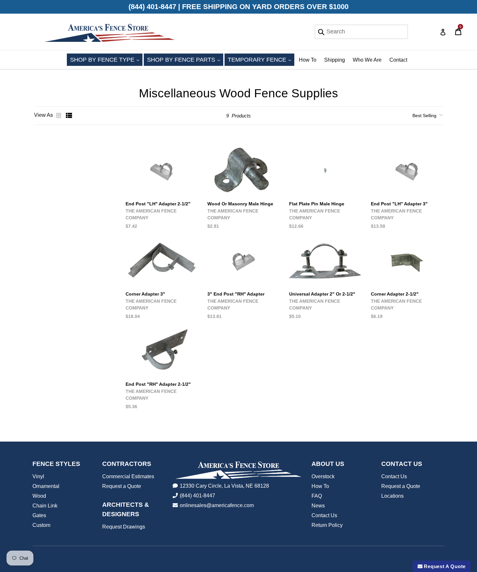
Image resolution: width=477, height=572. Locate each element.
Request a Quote (121, 486)
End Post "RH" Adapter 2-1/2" (158, 384)
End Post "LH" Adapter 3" (399, 203)
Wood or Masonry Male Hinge (240, 203)
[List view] (69, 115)
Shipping (334, 60)
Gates (39, 515)
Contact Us (324, 515)
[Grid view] (59, 115)
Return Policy (327, 525)
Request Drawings (123, 526)
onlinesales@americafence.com (217, 505)
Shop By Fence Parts (185, 59)
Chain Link (44, 505)
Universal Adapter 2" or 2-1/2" (322, 294)
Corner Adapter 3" (145, 294)
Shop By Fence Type (106, 59)
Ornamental (45, 486)
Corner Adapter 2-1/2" (395, 294)
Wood (39, 496)
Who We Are (367, 60)
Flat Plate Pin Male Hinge (316, 203)
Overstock (323, 476)
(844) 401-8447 (197, 495)
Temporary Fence (261, 59)
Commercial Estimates (128, 476)
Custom (41, 525)
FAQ (317, 496)
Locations (392, 496)
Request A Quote (444, 566)
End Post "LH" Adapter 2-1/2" (158, 203)
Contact (398, 60)
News (318, 505)
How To (307, 60)
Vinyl (38, 476)
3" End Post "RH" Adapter (235, 294)
